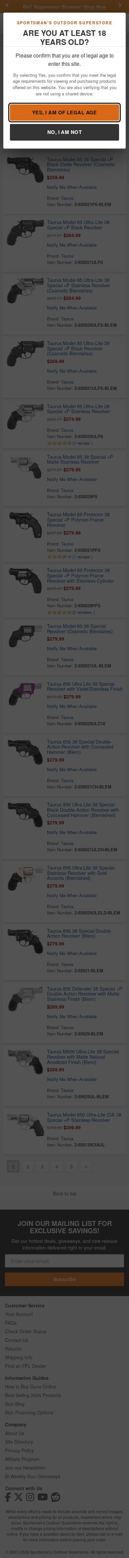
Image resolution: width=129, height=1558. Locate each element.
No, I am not (64, 132)
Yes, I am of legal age (64, 112)
